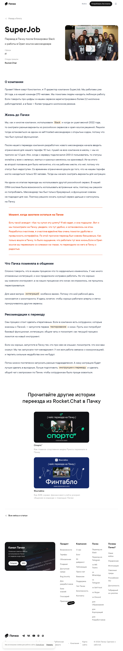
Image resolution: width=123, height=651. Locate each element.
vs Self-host (97, 587)
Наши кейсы (111, 554)
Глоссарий (64, 596)
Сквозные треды (112, 571)
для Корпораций (97, 610)
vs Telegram (96, 581)
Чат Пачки (80, 586)
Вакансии (80, 576)
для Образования (98, 603)
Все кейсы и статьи (17, 515)
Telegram (13, 563)
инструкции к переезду (72, 367)
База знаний (63, 590)
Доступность (113, 585)
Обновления (65, 559)
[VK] (28, 636)
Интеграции (113, 566)
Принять (49, 645)
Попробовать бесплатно (100, 4)
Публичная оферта (59, 643)
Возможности (66, 550)
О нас (78, 550)
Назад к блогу (15, 18)
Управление (113, 561)
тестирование (58, 326)
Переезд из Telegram (97, 558)
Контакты (80, 596)
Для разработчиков (66, 582)
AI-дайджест (80, 560)
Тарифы (63, 554)
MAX (23, 563)
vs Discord (96, 597)
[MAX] (43, 636)
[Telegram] (23, 636)
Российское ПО (113, 579)
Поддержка (81, 581)
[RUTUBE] (38, 636)
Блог (78, 554)
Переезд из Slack (97, 551)
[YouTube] (34, 636)
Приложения (65, 601)
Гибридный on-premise (113, 591)
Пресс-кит (80, 572)
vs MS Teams (95, 566)
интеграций (32, 293)
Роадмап (64, 564)
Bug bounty (65, 576)
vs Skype (96, 592)
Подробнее (40, 645)
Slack (57, 122)
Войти (84, 4)
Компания (74, 643)
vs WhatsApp (96, 573)
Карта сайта (84, 643)
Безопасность (82, 591)
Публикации (81, 567)
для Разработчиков (98, 618)
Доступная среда (64, 570)
